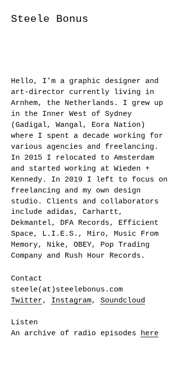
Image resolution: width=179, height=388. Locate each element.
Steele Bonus (50, 19)
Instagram (71, 300)
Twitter (26, 300)
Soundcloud (122, 300)
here (150, 333)
